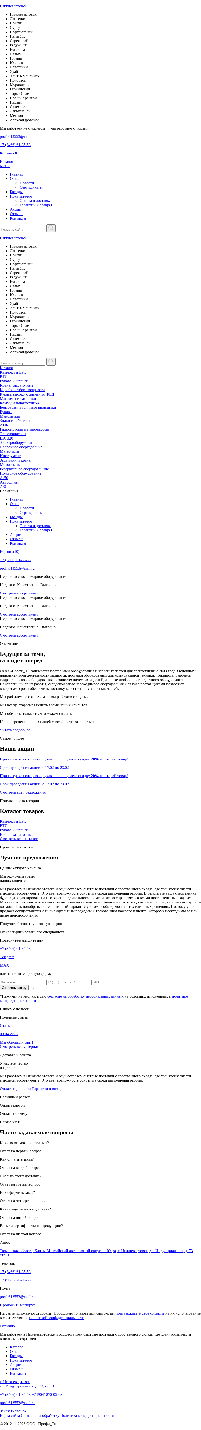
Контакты (18, 218)
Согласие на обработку (40, 1415)
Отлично (7, 1326)
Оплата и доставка (35, 200)
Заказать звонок (13, 1411)
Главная (16, 174)
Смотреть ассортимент (19, 593)
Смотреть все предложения (23, 792)
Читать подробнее (15, 730)
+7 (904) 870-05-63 (15, 1280)
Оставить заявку (14, 988)
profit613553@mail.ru (17, 1297)
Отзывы (16, 214)
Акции (15, 209)
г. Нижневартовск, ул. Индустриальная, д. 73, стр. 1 (27, 1384)
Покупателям (21, 196)
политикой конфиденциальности (56, 1318)
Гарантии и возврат (36, 205)
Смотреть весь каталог (19, 839)
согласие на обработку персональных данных (85, 996)
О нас (14, 178)
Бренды (16, 192)
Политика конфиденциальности (87, 1415)
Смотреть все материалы (20, 1047)
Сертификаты (31, 187)
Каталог (6, 368)
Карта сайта (10, 1415)
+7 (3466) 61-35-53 (15, 948)
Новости (27, 183)
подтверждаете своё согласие (140, 1313)
